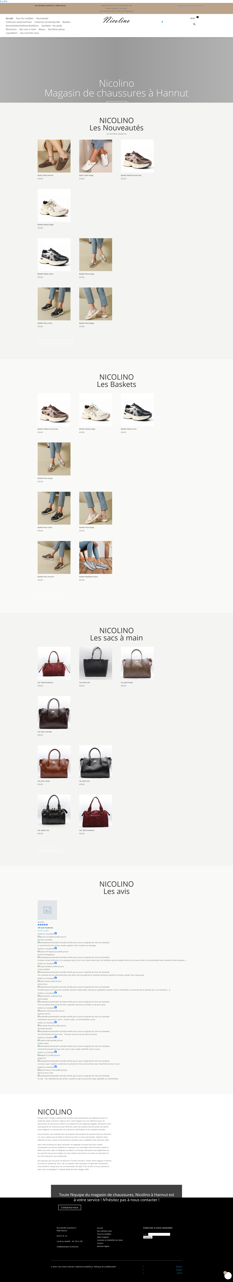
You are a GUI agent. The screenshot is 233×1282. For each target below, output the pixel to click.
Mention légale (103, 1246)
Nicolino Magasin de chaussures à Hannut (116, 87)
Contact (201, 5)
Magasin (181, 5)
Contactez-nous (69, 1207)
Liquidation (11, 33)
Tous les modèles (24, 18)
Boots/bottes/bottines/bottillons (22, 26)
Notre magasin (103, 1237)
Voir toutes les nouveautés (55, 343)
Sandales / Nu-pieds (52, 26)
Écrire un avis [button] (43, 930)
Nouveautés (42, 18)
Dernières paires (56, 29)
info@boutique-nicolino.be (67, 1246)
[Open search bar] (194, 24)
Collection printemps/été (47, 22)
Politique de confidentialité (105, 1266)
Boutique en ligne (50, 596)
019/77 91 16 (62, 1236)
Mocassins (11, 29)
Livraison (191, 5)
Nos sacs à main (27, 29)
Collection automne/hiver (19, 22)
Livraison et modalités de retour (110, 1240)
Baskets (66, 22)
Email (145, 1234)
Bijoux (42, 29)
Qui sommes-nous (29, 33)
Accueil (9, 18)
